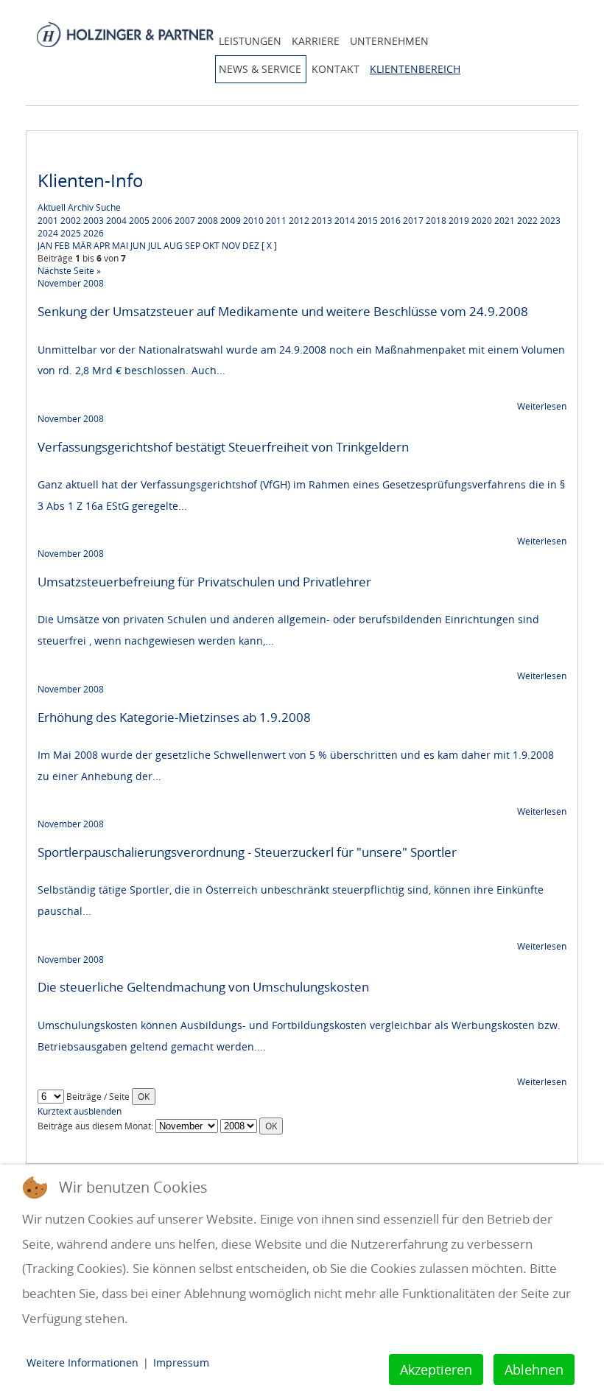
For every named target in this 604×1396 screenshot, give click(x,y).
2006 (162, 220)
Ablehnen (534, 1369)
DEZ (250, 245)
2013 (322, 220)
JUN (138, 245)
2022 (527, 220)
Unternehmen (389, 41)
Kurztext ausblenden (80, 1111)
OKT (211, 245)
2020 (481, 220)
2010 (253, 220)
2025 (70, 233)
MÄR (81, 245)
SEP (192, 245)
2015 (367, 220)
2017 (413, 220)
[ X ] (269, 245)
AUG (173, 245)
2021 (504, 220)
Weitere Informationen (82, 1362)
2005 (139, 220)
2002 (70, 220)
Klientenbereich (415, 69)
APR (102, 245)
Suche (108, 207)
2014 (344, 220)
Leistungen (250, 41)
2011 (276, 220)
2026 (93, 233)
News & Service (260, 69)
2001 (48, 220)
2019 (459, 220)
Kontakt (335, 69)
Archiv (81, 207)
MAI (120, 245)
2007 (185, 220)
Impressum (181, 1362)
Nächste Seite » (69, 270)
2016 (390, 220)
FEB (62, 245)
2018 (436, 220)
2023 (550, 220)
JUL (154, 245)
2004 (116, 220)
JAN (45, 245)
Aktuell (52, 207)
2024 (48, 233)
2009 (230, 220)
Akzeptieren (436, 1369)
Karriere (316, 41)
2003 (93, 220)
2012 (299, 220)
